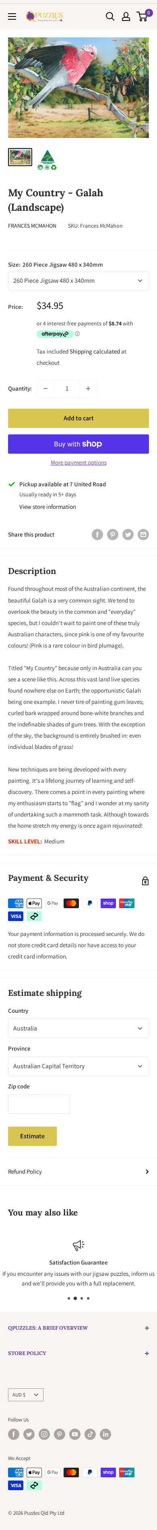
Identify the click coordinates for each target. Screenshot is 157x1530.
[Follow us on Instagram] (44, 1434)
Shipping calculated (95, 351)
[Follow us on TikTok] (90, 1434)
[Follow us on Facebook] (13, 1434)
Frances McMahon (32, 225)
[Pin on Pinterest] (112, 534)
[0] (142, 16)
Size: (55, 264)
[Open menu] (12, 16)
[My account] (126, 16)
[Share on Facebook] (97, 534)
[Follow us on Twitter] (29, 1434)
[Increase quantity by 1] (88, 388)
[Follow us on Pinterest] (59, 1434)
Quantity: (20, 388)
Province (19, 1048)
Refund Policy (25, 1171)
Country (18, 1010)
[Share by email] (143, 534)
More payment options (79, 462)
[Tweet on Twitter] (128, 534)
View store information (47, 506)
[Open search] (110, 16)
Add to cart (79, 418)
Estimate (32, 1136)
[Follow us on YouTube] (75, 1434)
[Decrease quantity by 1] (45, 388)
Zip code (19, 1086)
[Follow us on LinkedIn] (105, 1434)
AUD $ (18, 1394)
